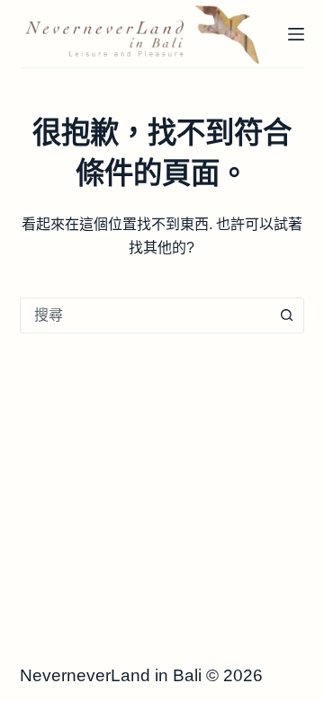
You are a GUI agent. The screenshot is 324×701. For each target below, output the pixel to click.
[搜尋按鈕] (286, 315)
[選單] (296, 34)
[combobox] (145, 315)
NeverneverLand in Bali (111, 675)
